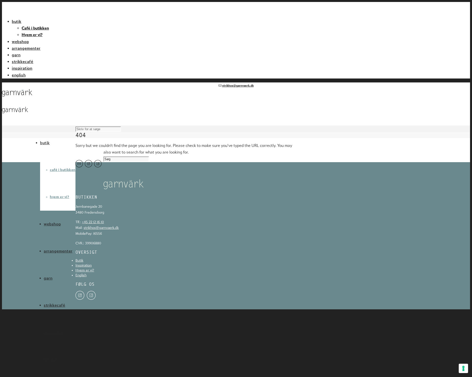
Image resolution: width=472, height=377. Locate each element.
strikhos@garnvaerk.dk (238, 85)
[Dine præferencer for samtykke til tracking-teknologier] (463, 368)
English (81, 275)
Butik (79, 261)
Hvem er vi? (32, 34)
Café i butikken (35, 28)
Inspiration (83, 265)
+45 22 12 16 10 (93, 222)
